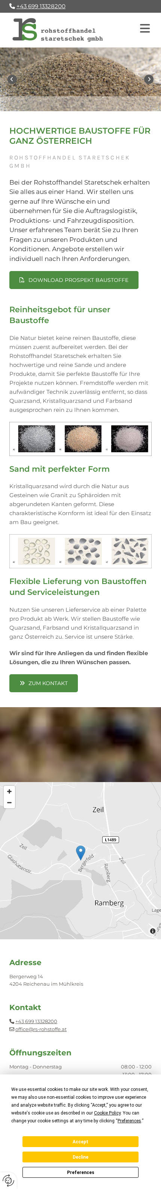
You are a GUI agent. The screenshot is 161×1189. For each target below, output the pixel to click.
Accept (80, 1141)
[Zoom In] (9, 791)
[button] (134, 30)
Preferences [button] (129, 1120)
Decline (80, 1157)
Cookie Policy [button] (107, 1113)
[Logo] (57, 30)
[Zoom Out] (9, 802)
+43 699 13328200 (36, 1021)
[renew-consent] (8, 1180)
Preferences (80, 1172)
